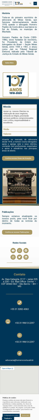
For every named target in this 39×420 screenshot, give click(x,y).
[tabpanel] (19, 118)
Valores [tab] (7, 134)
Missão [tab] (7, 106)
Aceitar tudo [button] (25, 415)
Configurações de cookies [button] (11, 415)
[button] (30, 3)
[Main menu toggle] (35, 3)
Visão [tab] (6, 129)
